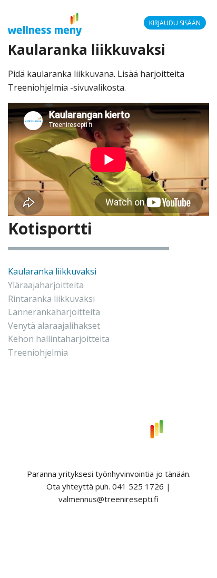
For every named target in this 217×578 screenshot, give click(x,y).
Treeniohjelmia (38, 352)
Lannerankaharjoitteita (54, 312)
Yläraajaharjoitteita (46, 285)
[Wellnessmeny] (45, 24)
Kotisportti (50, 228)
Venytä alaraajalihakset (54, 325)
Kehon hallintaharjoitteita (59, 339)
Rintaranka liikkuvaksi (51, 299)
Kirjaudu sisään (175, 22)
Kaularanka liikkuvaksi (52, 271)
